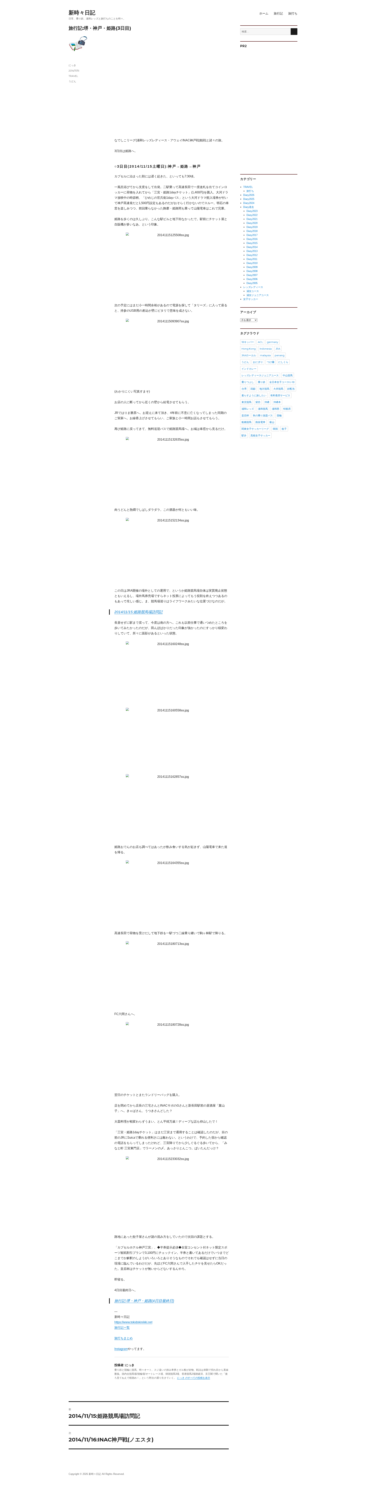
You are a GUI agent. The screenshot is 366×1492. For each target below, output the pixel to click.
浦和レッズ (248, 408)
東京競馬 (246, 402)
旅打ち (292, 13)
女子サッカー (250, 299)
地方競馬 (264, 388)
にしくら (283, 362)
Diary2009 (252, 267)
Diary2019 (252, 227)
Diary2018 (252, 231)
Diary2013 (252, 251)
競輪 (279, 415)
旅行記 (278, 13)
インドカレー (249, 368)
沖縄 (266, 402)
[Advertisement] (172, 100)
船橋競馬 (246, 422)
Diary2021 (252, 219)
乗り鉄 (261, 382)
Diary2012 (252, 255)
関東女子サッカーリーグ (255, 428)
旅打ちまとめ (123, 1338)
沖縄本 (277, 402)
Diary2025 (248, 199)
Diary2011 (251, 259)
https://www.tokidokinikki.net (133, 1322)
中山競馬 (288, 375)
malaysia (265, 355)
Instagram (121, 1348)
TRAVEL (73, 75)
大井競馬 (278, 388)
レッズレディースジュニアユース (260, 375)
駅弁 (244, 435)
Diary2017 (252, 235)
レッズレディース (253, 287)
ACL (260, 341)
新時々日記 (82, 12)
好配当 (291, 388)
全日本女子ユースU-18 (282, 382)
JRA (278, 348)
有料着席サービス (280, 395)
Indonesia (266, 348)
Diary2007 (252, 275)
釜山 (271, 422)
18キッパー (248, 341)
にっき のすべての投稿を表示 (193, 1377)
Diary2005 (252, 283)
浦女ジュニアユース (257, 295)
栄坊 (257, 402)
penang (279, 355)
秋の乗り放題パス (263, 415)
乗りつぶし (248, 382)
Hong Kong (249, 348)
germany (272, 341)
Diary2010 (252, 263)
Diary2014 (252, 247)
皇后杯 (245, 415)
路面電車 (260, 422)
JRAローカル (249, 355)
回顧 (252, 388)
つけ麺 (270, 362)
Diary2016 (252, 239)
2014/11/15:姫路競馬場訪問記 (138, 612)
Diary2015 (252, 243)
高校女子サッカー (260, 435)
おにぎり (258, 362)
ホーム (263, 13)
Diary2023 (252, 211)
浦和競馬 (263, 408)
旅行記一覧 (122, 1327)
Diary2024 (248, 203)
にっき (72, 65)
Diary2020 (252, 223)
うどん (72, 81)
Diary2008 (252, 271)
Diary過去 (248, 207)
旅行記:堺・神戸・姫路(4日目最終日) (144, 1301)
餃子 (284, 428)
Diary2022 (252, 215)
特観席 (287, 408)
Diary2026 (248, 195)
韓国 (275, 428)
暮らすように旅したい (254, 395)
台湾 (244, 388)
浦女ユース (252, 291)
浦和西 (275, 408)
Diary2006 (252, 279)
